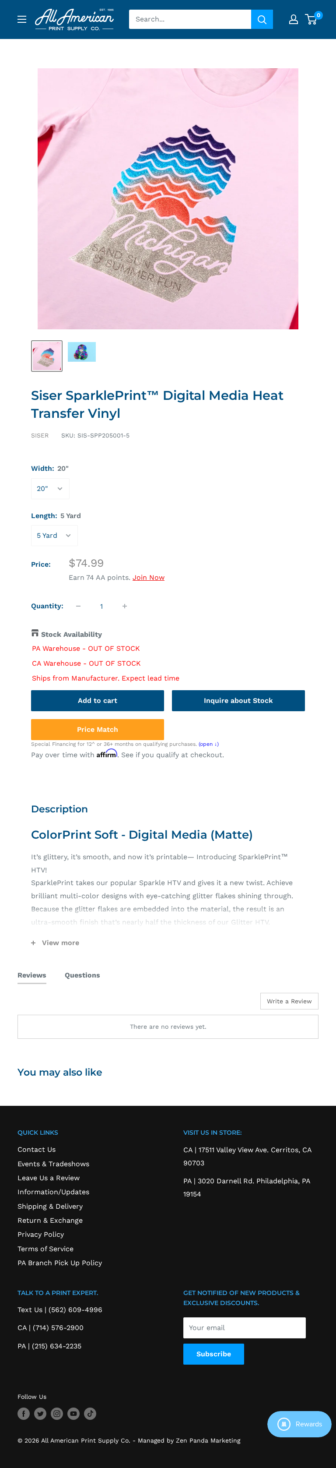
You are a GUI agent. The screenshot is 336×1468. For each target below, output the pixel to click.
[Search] (262, 19)
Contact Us (37, 1149)
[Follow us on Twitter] (40, 1414)
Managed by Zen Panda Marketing (189, 1440)
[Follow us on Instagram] (57, 1414)
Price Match (97, 729)
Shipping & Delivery (50, 1206)
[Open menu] (22, 19)
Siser (40, 435)
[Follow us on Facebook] (24, 1414)
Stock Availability (71, 634)
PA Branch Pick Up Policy (60, 1263)
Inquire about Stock (238, 700)
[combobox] (190, 19)
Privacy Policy (41, 1234)
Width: (50, 468)
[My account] (293, 19)
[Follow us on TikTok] (90, 1414)
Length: (56, 516)
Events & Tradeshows (53, 1164)
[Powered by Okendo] (57, 1004)
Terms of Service (46, 1249)
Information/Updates (53, 1192)
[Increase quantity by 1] (125, 606)
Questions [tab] (82, 975)
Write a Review (289, 1001)
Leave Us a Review (49, 1178)
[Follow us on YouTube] (73, 1414)
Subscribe (213, 1354)
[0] (311, 19)
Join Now (148, 577)
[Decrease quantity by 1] (78, 606)
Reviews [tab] (32, 975)
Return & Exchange (50, 1220)
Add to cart (97, 700)
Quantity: (47, 606)
